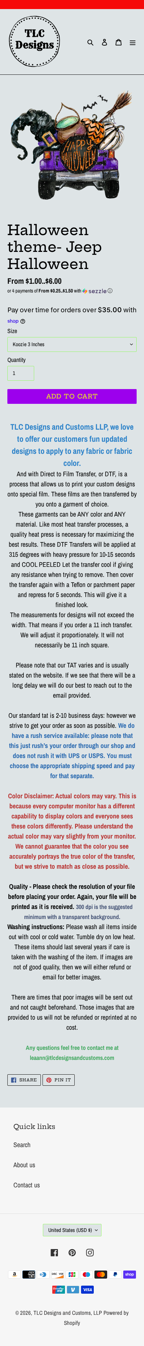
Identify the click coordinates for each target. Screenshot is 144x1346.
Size (12, 331)
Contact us (26, 1184)
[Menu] (133, 42)
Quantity (16, 360)
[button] (72, 290)
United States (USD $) (70, 1230)
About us (24, 1164)
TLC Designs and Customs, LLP (67, 1312)
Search (21, 1144)
